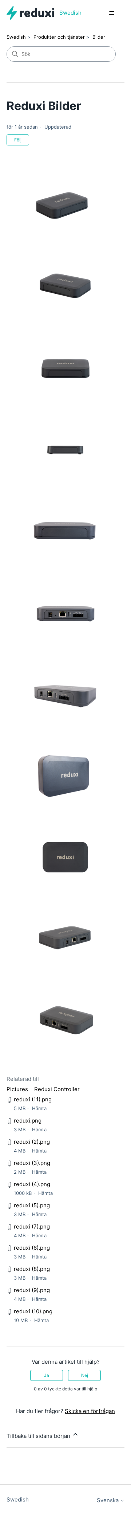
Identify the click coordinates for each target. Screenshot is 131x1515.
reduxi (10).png (33, 1311)
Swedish (16, 37)
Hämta (39, 1108)
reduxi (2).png (32, 1141)
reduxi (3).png (32, 1162)
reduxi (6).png (32, 1247)
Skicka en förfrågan (90, 1411)
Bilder (98, 37)
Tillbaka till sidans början (39, 1435)
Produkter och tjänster (59, 37)
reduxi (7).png (32, 1226)
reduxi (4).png (32, 1184)
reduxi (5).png (32, 1205)
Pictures (17, 1089)
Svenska (108, 1500)
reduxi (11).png (33, 1099)
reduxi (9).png (32, 1290)
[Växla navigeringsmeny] (111, 13)
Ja (46, 1375)
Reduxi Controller (57, 1089)
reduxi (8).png (32, 1268)
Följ (17, 140)
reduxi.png (27, 1120)
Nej (84, 1375)
